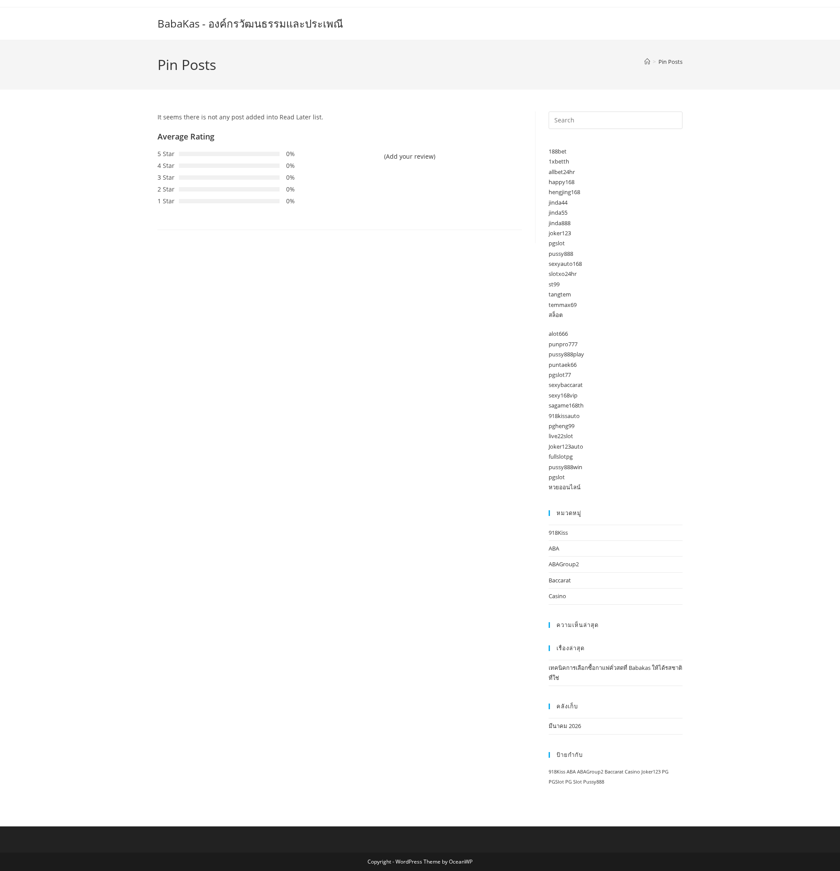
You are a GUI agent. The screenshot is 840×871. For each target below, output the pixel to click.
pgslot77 (560, 375)
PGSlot (556, 782)
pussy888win (565, 467)
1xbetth (559, 161)
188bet (558, 151)
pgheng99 (561, 426)
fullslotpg (561, 456)
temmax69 (563, 305)
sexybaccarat (566, 385)
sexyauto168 (565, 264)
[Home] (647, 62)
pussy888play (566, 354)
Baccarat (560, 580)
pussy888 (561, 254)
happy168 (561, 182)
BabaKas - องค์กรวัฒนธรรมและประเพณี (250, 23)
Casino (557, 596)
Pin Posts (670, 62)
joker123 (560, 233)
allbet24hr (562, 172)
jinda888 (559, 223)
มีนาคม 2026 (565, 726)
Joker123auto (566, 446)
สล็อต (556, 315)
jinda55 (558, 212)
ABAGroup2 (564, 564)
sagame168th (566, 405)
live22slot (561, 436)
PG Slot (573, 782)
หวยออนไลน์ (565, 487)
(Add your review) (409, 156)
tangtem (560, 294)
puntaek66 (563, 365)
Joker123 (651, 772)
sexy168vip (563, 395)
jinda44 (558, 202)
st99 (554, 284)
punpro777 (563, 344)
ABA (554, 548)
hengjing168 (564, 192)
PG (665, 772)
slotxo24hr (563, 274)
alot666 (558, 334)
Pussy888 (593, 782)
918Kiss (558, 533)
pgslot (557, 243)
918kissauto (564, 416)
